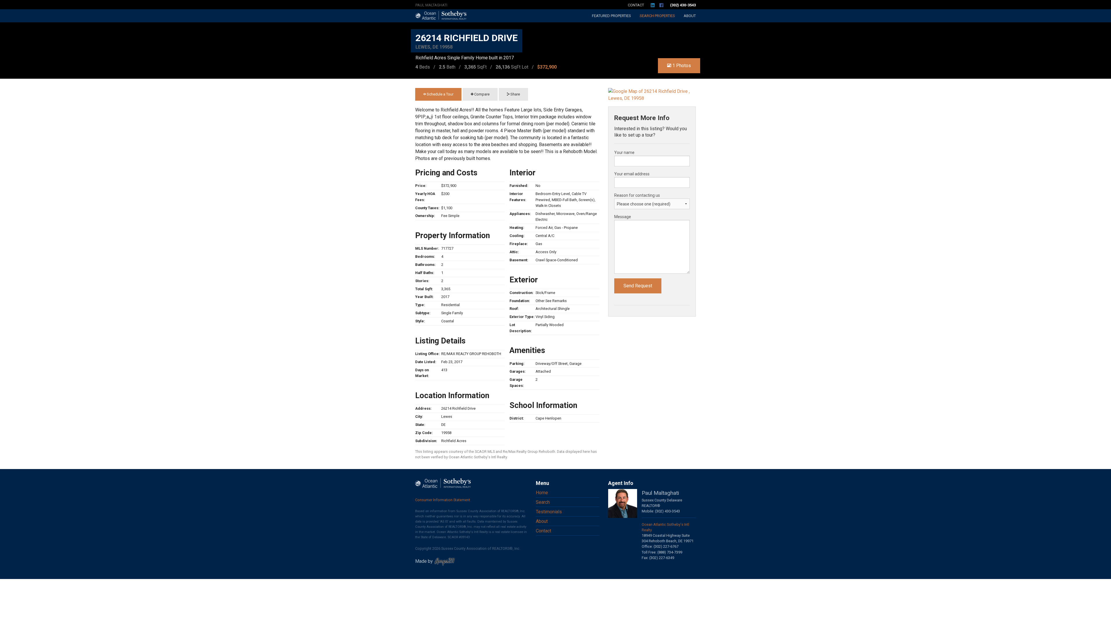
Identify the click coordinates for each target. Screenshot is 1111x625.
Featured (611, 16)
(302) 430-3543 (683, 5)
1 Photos (681, 65)
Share (514, 94)
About (690, 16)
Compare (481, 94)
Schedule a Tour (439, 94)
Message (622, 216)
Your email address (632, 174)
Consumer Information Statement (442, 500)
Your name (624, 152)
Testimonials (549, 511)
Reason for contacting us (637, 195)
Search (657, 16)
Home (542, 492)
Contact (636, 5)
